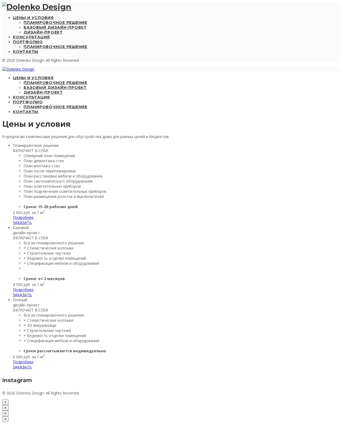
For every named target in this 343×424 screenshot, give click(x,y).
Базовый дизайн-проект (55, 27)
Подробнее (23, 217)
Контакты (25, 51)
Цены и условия (33, 17)
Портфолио (28, 41)
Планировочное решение (55, 22)
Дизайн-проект (43, 32)
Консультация (31, 37)
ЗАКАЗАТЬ (22, 222)
